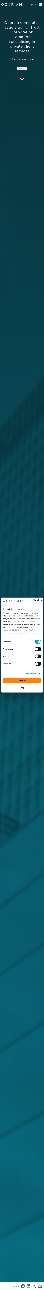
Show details (31, 673)
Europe (22, 68)
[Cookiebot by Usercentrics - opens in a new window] (33, 600)
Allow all (22, 681)
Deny (22, 688)
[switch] (38, 649)
